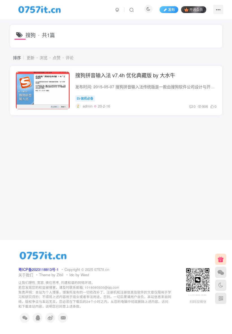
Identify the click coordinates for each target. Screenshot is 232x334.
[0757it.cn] (43, 255)
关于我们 (25, 274)
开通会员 (196, 9)
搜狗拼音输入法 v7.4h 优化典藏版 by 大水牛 (125, 75)
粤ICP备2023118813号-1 (38, 269)
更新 (31, 57)
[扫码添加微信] (220, 272)
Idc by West (79, 274)
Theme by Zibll (51, 274)
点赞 (57, 57)
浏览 (44, 57)
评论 (70, 57)
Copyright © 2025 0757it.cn (87, 269)
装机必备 (87, 98)
